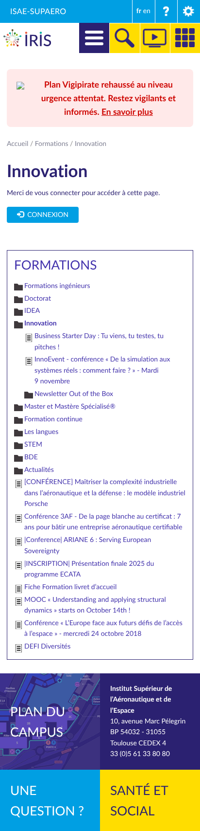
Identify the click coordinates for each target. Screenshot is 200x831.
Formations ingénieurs (57, 285)
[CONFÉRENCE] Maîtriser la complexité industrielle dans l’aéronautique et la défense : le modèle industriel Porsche (104, 492)
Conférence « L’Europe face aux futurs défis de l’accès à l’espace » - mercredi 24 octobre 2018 (103, 628)
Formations (51, 143)
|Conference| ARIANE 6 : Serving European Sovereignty (87, 545)
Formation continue (53, 419)
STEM (33, 444)
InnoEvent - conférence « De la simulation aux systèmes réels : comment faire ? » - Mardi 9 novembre (102, 370)
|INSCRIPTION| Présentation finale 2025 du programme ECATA (89, 569)
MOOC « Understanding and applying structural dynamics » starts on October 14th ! (95, 605)
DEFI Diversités (47, 646)
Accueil (17, 143)
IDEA (32, 310)
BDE (31, 457)
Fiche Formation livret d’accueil (70, 587)
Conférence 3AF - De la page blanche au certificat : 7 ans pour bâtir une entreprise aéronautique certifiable (103, 522)
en (146, 11)
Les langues (41, 431)
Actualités (39, 469)
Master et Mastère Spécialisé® (70, 406)
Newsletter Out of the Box (73, 393)
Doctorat (37, 298)
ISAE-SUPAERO (38, 11)
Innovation (40, 323)
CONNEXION (46, 214)
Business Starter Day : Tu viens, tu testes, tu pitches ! (99, 341)
